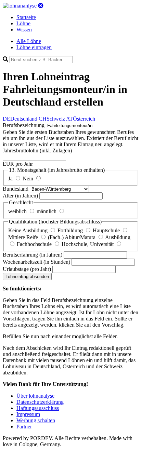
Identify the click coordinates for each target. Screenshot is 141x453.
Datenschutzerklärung (40, 402)
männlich (47, 211)
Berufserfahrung (32, 255)
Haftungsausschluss (37, 408)
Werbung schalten (35, 420)
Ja (11, 178)
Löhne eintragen (34, 47)
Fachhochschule (35, 244)
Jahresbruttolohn (37, 150)
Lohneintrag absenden (27, 276)
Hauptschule (107, 230)
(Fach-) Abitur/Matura (72, 237)
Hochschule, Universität (88, 244)
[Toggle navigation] (40, 6)
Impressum (28, 414)
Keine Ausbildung (28, 230)
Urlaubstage (27, 269)
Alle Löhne (28, 41)
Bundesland (16, 189)
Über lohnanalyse (35, 396)
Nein (29, 178)
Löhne (23, 23)
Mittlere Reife (23, 237)
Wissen (24, 29)
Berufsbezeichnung (23, 125)
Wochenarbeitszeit (36, 262)
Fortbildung (70, 230)
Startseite (26, 17)
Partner (24, 426)
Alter (20, 195)
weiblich (18, 211)
